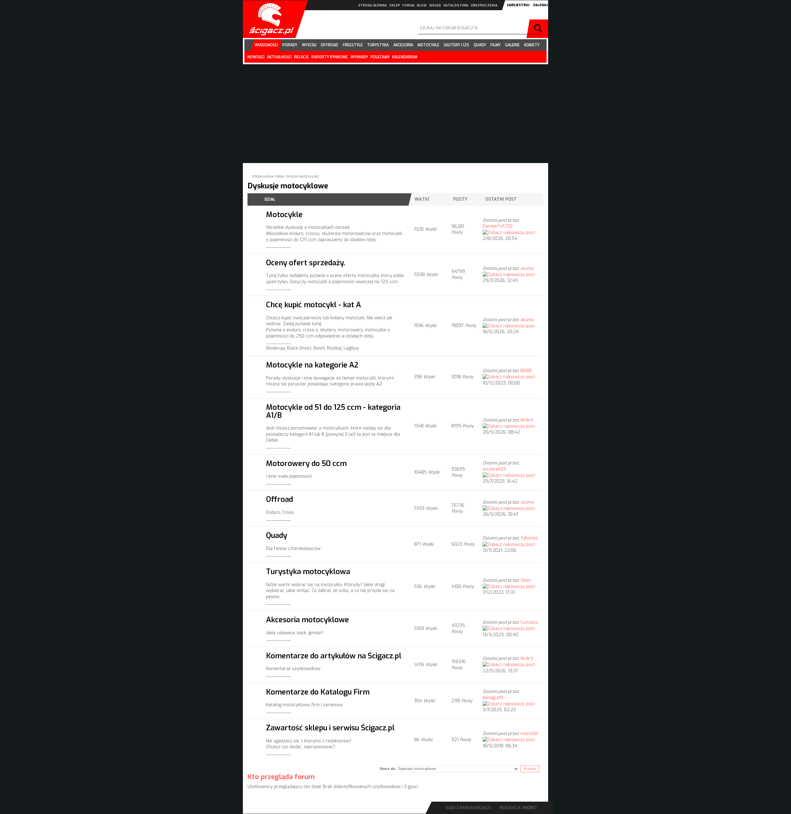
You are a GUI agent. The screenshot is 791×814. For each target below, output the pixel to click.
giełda (435, 5)
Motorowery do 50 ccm (306, 463)
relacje (301, 57)
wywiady (359, 57)
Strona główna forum (268, 176)
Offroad (279, 499)
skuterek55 (494, 469)
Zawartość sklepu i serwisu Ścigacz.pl (330, 728)
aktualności (279, 57)
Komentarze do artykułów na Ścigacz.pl (333, 656)
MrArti (526, 420)
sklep (394, 5)
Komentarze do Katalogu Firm (318, 692)
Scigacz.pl (269, 19)
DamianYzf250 (498, 226)
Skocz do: (387, 768)
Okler (525, 580)
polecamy (380, 57)
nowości (255, 57)
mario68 (529, 733)
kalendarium (404, 57)
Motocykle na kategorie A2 (312, 365)
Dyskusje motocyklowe (302, 176)
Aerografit (493, 698)
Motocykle (284, 214)
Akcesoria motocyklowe (307, 619)
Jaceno (527, 268)
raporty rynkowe (329, 57)
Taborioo (529, 538)
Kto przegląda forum (281, 776)
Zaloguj (540, 5)
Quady (276, 535)
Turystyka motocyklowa (308, 571)
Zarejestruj (518, 5)
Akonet (529, 807)
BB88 (525, 371)
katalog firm (455, 5)
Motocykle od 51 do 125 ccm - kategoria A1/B (333, 411)
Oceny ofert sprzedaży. (305, 262)
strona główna (372, 5)
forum (408, 5)
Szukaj (539, 28)
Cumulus (529, 622)
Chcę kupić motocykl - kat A (313, 304)
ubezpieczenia (484, 5)
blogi (422, 5)
